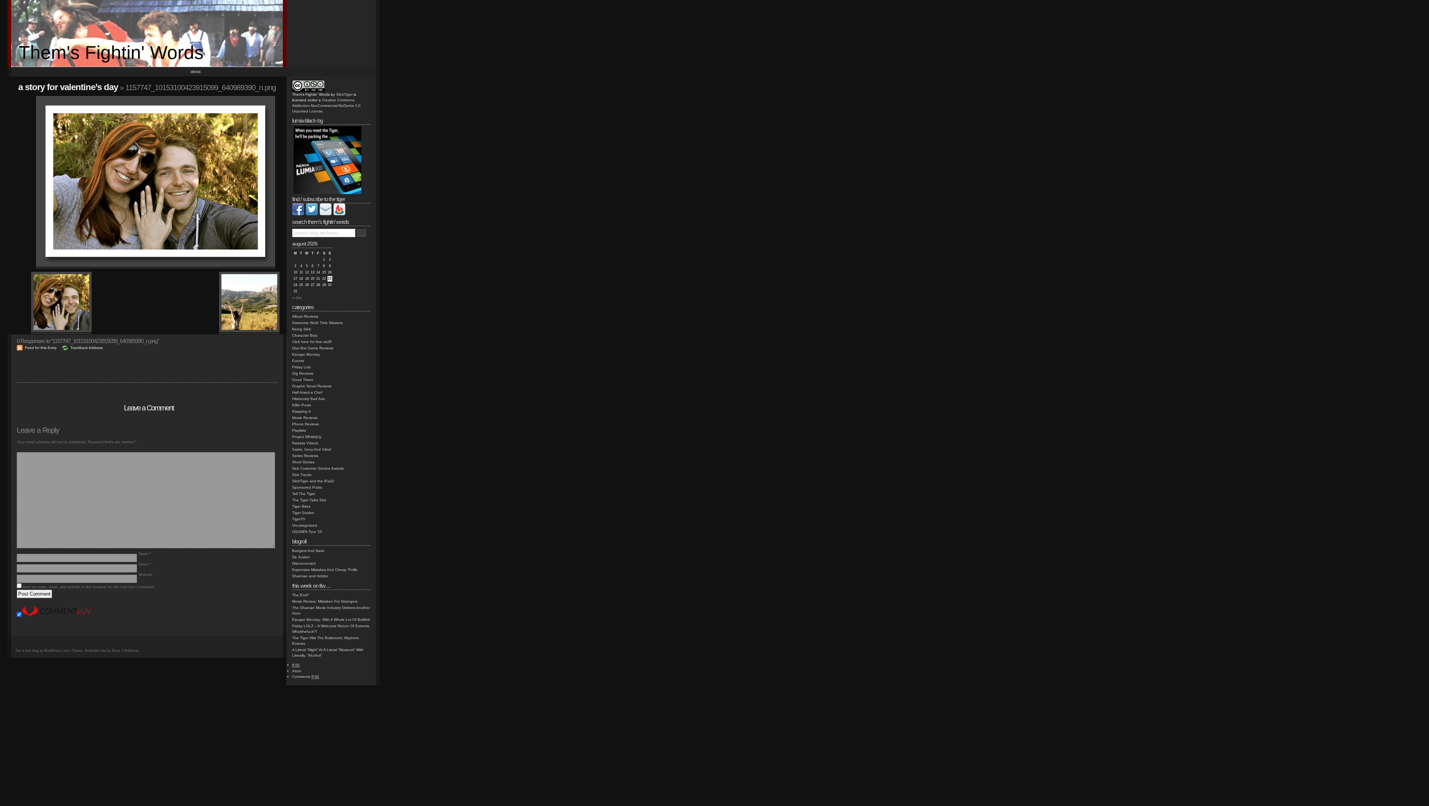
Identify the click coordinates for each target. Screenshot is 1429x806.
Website (145, 575)
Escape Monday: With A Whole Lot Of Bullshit (331, 620)
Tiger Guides (303, 513)
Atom (296, 671)
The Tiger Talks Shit (309, 500)
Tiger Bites (301, 506)
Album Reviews (305, 316)
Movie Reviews (304, 418)
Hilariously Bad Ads (308, 399)
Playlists (299, 430)
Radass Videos (305, 443)
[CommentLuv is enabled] (56, 615)
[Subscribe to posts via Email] (326, 214)
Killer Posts (301, 405)
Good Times (302, 380)
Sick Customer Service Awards (318, 468)
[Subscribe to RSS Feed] (339, 214)
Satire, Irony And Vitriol (311, 449)
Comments (305, 677)
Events (298, 361)
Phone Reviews (305, 424)
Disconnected (304, 563)
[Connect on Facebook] (298, 214)
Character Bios (304, 335)
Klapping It (301, 411)
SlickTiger (344, 94)
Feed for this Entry (41, 348)
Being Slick (301, 329)
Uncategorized (304, 525)
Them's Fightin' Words (111, 52)
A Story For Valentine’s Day (68, 87)
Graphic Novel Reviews (312, 386)
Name (145, 554)
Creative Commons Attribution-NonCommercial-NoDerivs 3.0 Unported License (326, 105)
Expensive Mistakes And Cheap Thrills (324, 570)
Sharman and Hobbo (310, 576)
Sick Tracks (301, 475)
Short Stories (303, 462)
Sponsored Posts (307, 487)
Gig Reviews (302, 373)
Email (145, 564)
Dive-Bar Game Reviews (312, 348)
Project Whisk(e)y (307, 437)
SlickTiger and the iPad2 (313, 481)
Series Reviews (305, 456)
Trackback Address (86, 348)
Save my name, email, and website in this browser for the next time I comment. (89, 587)
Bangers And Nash (308, 551)
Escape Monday (306, 354)
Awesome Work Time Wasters (317, 323)
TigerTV (299, 519)
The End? (300, 595)
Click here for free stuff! (312, 342)
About (196, 71)
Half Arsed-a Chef (307, 392)
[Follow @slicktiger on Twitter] (312, 214)
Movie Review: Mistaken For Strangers (325, 601)
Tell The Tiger (303, 494)
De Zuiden (301, 557)
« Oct (296, 298)
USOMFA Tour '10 (307, 532)
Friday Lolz (301, 367)
